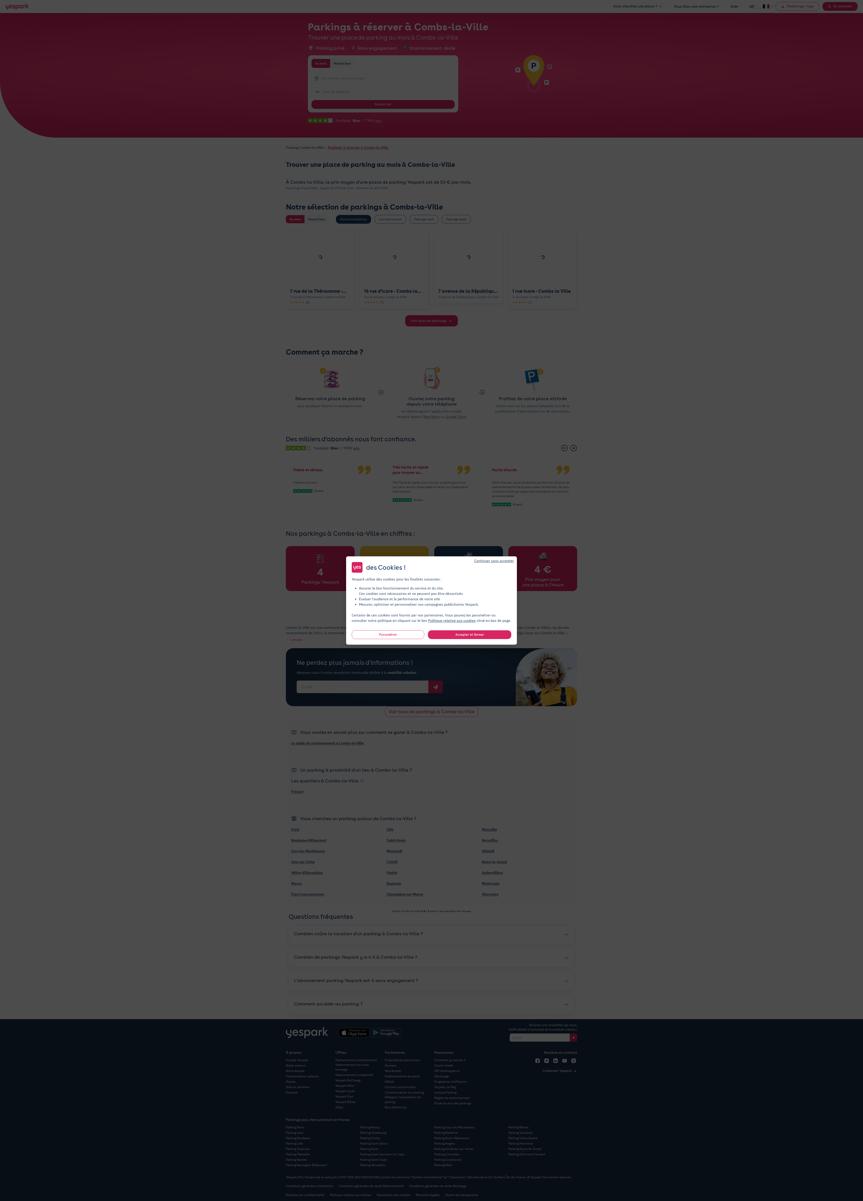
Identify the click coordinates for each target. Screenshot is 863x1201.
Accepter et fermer (469, 634)
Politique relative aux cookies (452, 620)
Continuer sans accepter (494, 560)
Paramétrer (388, 634)
